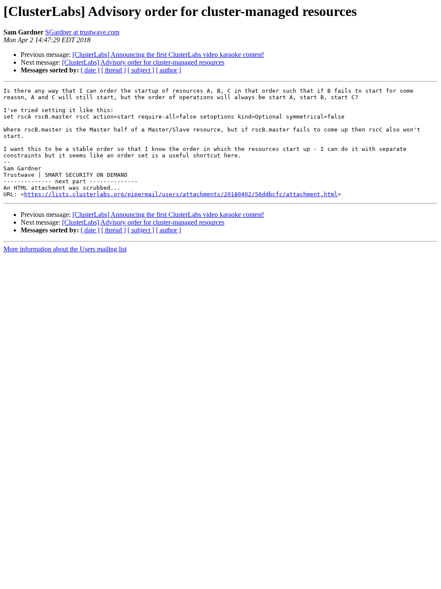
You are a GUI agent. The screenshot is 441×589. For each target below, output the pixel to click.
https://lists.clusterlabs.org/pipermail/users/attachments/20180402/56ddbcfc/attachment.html (181, 194)
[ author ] (168, 70)
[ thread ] (113, 70)
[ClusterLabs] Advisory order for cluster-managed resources (143, 62)
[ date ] (90, 70)
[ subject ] (140, 70)
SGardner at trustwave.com (82, 32)
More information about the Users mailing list (65, 249)
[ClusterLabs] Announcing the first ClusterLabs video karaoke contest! (168, 54)
